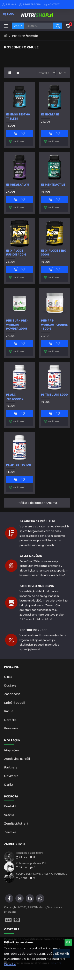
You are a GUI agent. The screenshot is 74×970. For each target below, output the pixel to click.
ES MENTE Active (53, 185)
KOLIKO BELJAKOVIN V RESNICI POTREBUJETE (42, 873)
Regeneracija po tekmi (29, 853)
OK (68, 942)
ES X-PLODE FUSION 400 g (16, 253)
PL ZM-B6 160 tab (18, 465)
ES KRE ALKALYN (17, 185)
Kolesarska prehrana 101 (31, 863)
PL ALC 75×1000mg (14, 397)
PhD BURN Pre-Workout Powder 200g (17, 325)
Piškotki (10, 964)
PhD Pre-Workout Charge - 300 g (54, 325)
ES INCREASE (50, 115)
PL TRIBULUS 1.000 (54, 395)
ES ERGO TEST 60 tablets (18, 117)
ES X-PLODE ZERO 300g (53, 253)
